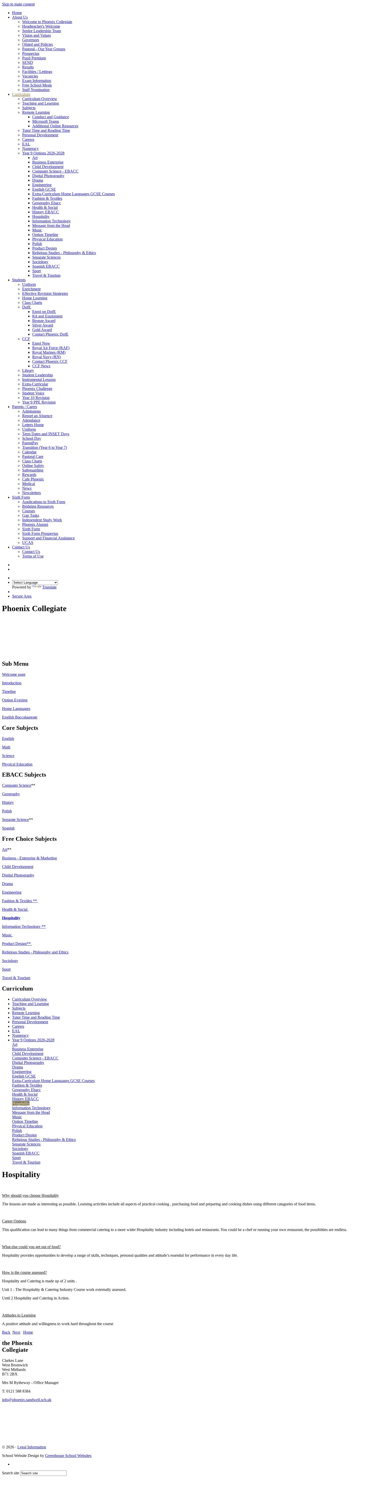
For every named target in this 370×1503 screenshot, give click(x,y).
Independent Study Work (42, 520)
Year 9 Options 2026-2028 (43, 153)
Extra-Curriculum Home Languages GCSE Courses (73, 194)
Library (28, 370)
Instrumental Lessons (39, 379)
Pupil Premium (34, 58)
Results (28, 67)
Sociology (40, 262)
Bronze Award (43, 321)
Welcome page (13, 674)
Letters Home (33, 425)
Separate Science (15, 819)
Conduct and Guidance (50, 117)
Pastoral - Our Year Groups (43, 49)
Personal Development (40, 135)
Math (6, 747)
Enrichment (31, 289)
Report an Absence (37, 416)
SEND (27, 62)
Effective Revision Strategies (45, 293)
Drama (37, 180)
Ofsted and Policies (37, 44)
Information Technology (51, 221)
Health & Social (45, 207)
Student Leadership (37, 375)
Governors (30, 40)
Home (17, 13)
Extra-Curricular (35, 384)
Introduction (11, 683)
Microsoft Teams (45, 121)
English (8, 738)
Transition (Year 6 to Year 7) (44, 447)
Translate (49, 587)
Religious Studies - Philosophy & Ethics (64, 253)
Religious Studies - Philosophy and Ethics (35, 952)
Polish (37, 244)
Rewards (29, 474)
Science (8, 756)
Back (6, 1332)
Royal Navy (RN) (46, 357)
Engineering (42, 185)
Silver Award (42, 325)
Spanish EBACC (46, 266)
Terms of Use (33, 556)
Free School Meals (37, 85)
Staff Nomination (36, 90)
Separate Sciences (46, 257)
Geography (11, 794)
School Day (31, 438)
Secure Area (21, 596)
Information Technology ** (24, 926)
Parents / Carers (24, 407)
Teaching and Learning (40, 103)
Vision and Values (36, 35)
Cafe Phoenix (33, 479)
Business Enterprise (47, 162)
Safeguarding (32, 470)
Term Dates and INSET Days (45, 434)
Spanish (8, 828)
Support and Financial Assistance (48, 538)
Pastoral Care (32, 456)
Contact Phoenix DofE (50, 334)
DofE (26, 307)
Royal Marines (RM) (48, 352)
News (26, 488)
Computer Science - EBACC (55, 171)
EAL (26, 144)
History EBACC (45, 212)
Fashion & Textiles (47, 198)
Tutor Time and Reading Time (46, 130)
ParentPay (30, 443)
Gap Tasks (30, 515)
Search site (10, 1473)
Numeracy (30, 148)
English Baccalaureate (19, 717)
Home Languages (16, 708)
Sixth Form (21, 497)
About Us (20, 17)
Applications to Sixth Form (43, 502)
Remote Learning (36, 112)
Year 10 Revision (36, 397)
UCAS (27, 542)
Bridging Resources (38, 506)
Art (35, 157)
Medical (28, 484)
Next (16, 1332)
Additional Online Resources (55, 126)
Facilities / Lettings (37, 71)
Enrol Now (41, 343)
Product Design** (17, 943)
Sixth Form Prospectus (40, 533)
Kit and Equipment (47, 316)
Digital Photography (48, 176)
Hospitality (41, 216)
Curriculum (21, 94)
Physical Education (47, 239)
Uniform (29, 284)
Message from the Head (51, 225)
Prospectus (30, 53)
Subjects (28, 108)
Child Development (47, 167)
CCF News (41, 366)
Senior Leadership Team (41, 31)
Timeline (9, 691)
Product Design (44, 248)
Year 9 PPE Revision (39, 402)
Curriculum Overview (39, 99)
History (8, 802)
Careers (28, 139)
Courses (28, 511)
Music (37, 230)
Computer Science (16, 785)
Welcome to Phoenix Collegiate (47, 22)
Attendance (31, 420)
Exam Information (36, 80)
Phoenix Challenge (37, 388)
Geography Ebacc (46, 203)
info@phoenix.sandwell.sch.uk (26, 1400)
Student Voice (33, 393)
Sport (36, 271)
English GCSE (44, 189)
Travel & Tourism (46, 275)
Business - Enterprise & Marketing (29, 858)
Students (19, 280)
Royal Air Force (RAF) (50, 348)
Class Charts (32, 302)
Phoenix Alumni (35, 524)
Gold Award (42, 330)
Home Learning (34, 298)
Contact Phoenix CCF (49, 361)
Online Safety (33, 465)
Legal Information (31, 1447)
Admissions (31, 411)
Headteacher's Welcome (41, 26)
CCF (26, 339)
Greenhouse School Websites (68, 1455)
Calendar (29, 452)
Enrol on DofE (44, 311)
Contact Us (21, 547)
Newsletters (31, 493)
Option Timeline (45, 234)
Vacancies (30, 76)
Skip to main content (18, 4)
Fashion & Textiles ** (20, 901)
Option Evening (14, 700)
